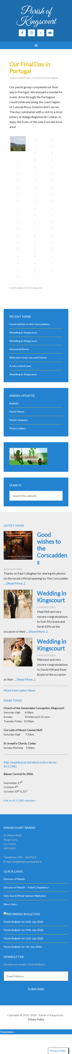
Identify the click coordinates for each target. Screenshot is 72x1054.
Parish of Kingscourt (36, 16)
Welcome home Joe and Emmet (28, 357)
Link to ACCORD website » (20, 800)
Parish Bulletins (26, 914)
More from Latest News (19, 690)
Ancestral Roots (19, 349)
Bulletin (14, 403)
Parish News (16, 411)
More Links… (11, 904)
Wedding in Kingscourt (23, 332)
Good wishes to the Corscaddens (29, 324)
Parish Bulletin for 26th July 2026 (23, 921)
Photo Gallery (33, 288)
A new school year (20, 366)
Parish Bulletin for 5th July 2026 (23, 946)
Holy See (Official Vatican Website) (25, 895)
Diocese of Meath (14, 879)
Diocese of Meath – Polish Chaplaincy (26, 887)
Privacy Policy (36, 1019)
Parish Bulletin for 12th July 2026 (23, 938)
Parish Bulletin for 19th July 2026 (23, 930)
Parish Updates (18, 420)
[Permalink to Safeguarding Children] (28, 463)
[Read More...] (16, 583)
